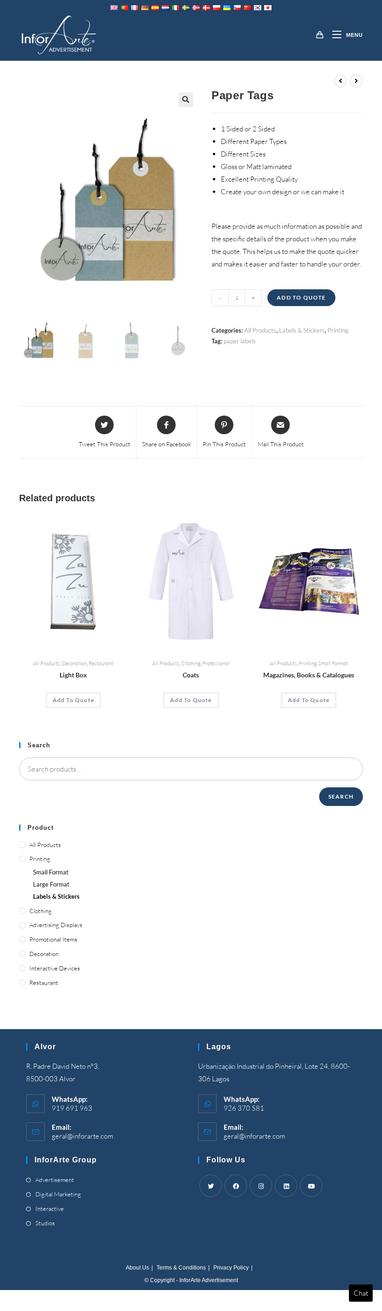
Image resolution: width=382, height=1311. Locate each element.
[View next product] (356, 81)
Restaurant (101, 663)
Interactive (49, 1208)
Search (341, 796)
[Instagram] (261, 1185)
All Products (260, 330)
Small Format (333, 663)
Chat (361, 1293)
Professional (216, 663)
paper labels (240, 341)
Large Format (51, 884)
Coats (191, 675)
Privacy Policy (231, 1267)
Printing (337, 330)
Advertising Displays (55, 925)
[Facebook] (236, 1185)
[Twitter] (210, 1185)
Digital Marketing (58, 1194)
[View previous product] (340, 81)
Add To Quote (301, 297)
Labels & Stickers (302, 330)
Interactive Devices (54, 968)
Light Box (73, 675)
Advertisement (54, 1179)
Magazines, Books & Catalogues (308, 675)
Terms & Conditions (181, 1267)
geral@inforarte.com (82, 1136)
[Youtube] (311, 1185)
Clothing (190, 663)
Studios (45, 1223)
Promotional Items (53, 939)
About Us (137, 1267)
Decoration (74, 663)
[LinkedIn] (286, 1185)
